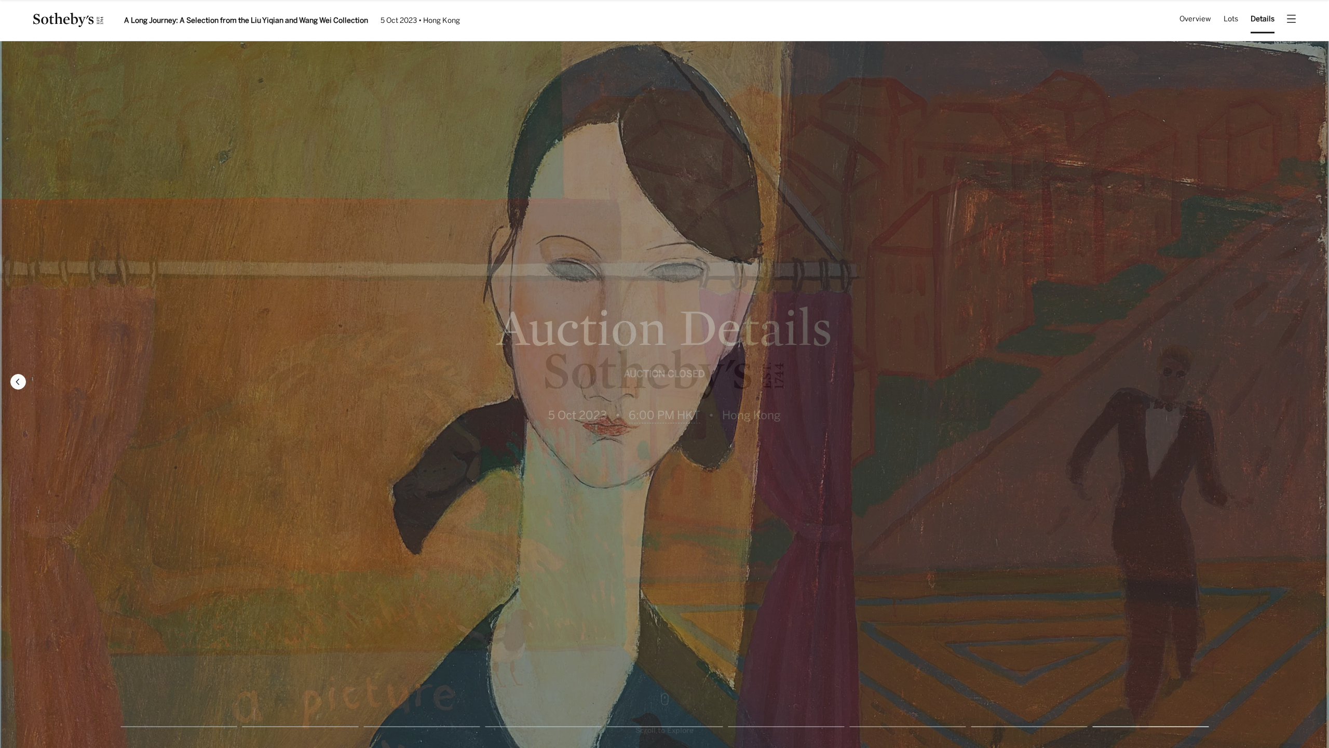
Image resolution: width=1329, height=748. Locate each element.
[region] (664, 728)
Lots (1231, 19)
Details (1262, 19)
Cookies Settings (979, 726)
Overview (1195, 19)
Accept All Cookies (1058, 726)
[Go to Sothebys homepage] (68, 24)
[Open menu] (1291, 21)
